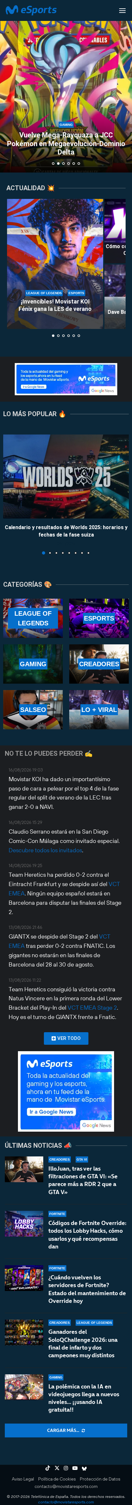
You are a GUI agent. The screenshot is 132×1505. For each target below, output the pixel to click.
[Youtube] (75, 1468)
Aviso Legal (23, 1479)
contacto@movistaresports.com (66, 1486)
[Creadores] (99, 664)
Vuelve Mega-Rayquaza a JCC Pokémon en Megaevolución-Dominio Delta (66, 143)
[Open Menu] (122, 10)
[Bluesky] (84, 1468)
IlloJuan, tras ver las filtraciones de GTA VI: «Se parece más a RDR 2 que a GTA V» (83, 1180)
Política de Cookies (57, 1479)
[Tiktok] (47, 1468)
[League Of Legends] (33, 618)
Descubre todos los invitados (45, 850)
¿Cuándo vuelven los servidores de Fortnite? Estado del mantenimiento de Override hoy (87, 1289)
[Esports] (99, 618)
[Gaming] (33, 664)
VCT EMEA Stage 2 (92, 1007)
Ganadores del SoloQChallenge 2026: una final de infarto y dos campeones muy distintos (83, 1343)
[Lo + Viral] (99, 709)
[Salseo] (33, 709)
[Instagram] (66, 1468)
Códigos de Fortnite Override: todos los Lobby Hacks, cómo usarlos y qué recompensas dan (87, 1234)
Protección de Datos (100, 1479)
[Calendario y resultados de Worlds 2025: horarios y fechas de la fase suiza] (66, 477)
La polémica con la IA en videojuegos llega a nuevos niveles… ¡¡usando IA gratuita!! (83, 1398)
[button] (8, 85)
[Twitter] (57, 1468)
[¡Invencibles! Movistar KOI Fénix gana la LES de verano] (55, 264)
